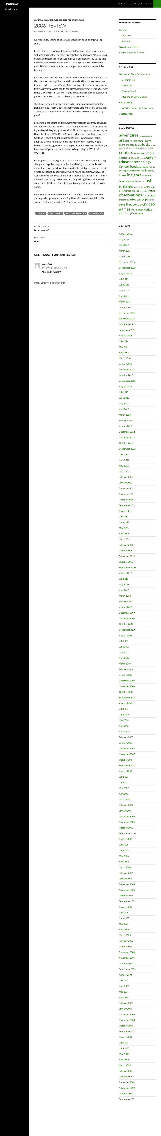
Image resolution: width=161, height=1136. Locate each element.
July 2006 (123, 844)
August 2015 (125, 273)
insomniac (146, 175)
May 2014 (124, 347)
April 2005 (124, 929)
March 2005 (125, 935)
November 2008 (127, 686)
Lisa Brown (12, 3)
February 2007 (126, 805)
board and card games (130, 144)
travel (141, 204)
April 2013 (124, 409)
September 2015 (127, 267)
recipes (145, 199)
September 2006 (127, 833)
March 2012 (125, 471)
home (123, 175)
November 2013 (127, 369)
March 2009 (125, 663)
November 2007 (127, 754)
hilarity (151, 170)
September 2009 (127, 629)
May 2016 (124, 239)
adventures (128, 135)
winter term (137, 209)
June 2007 (124, 782)
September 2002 (127, 1099)
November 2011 (127, 494)
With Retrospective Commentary (138, 108)
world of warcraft (76, 213)
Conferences (128, 79)
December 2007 (127, 748)
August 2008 (125, 703)
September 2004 (127, 969)
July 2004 (123, 980)
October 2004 (126, 963)
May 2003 (124, 1054)
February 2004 (126, 1003)
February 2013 (126, 420)
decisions (134, 157)
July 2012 (123, 454)
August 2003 (125, 1037)
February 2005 (126, 940)
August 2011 (125, 511)
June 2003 (124, 1048)
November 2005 (127, 890)
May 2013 (124, 403)
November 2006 (127, 822)
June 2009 (124, 646)
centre (125, 152)
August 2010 (125, 573)
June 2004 (124, 986)
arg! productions (145, 136)
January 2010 (125, 607)
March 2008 (125, 731)
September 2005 (127, 901)
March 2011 (125, 539)
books (146, 144)
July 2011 (123, 516)
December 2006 (127, 816)
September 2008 (127, 697)
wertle (59, 31)
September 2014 (127, 330)
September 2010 (127, 567)
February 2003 (126, 1071)
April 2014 (124, 352)
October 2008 (126, 692)
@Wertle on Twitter (129, 47)
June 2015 (124, 284)
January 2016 (125, 256)
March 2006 (125, 867)
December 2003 (127, 1014)
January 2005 (125, 946)
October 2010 (126, 561)
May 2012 (124, 465)
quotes (131, 199)
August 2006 (125, 839)
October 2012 (126, 443)
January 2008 (125, 742)
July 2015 (123, 279)
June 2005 (124, 918)
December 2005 (127, 884)
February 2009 (126, 669)
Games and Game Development (50, 20)
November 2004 (127, 957)
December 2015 (127, 262)
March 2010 (125, 595)
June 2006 (124, 850)
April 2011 (124, 533)
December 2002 (127, 1082)
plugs (152, 195)
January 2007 (125, 810)
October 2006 (126, 827)
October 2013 (126, 375)
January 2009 (125, 675)
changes (41, 213)
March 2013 (125, 414)
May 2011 (124, 528)
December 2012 (127, 431)
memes (127, 190)
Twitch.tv (126, 35)
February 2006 (126, 873)
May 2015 (124, 290)
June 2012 (124, 460)
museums (144, 191)
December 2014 (127, 313)
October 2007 (126, 759)
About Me (121, 4)
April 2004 (124, 997)
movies (135, 190)
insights (134, 174)
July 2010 (123, 578)
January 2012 (125, 482)
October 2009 (126, 624)
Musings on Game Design (134, 96)
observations (130, 194)
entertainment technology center (137, 161)
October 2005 (126, 895)
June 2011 (124, 522)
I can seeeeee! (42, 228)
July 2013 (123, 392)
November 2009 (127, 618)
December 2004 (127, 952)
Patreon (123, 30)
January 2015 (125, 307)
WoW (39, 239)
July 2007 (123, 776)
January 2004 (125, 1008)
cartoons (148, 148)
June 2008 (124, 714)
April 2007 (124, 793)
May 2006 (124, 856)
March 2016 (125, 250)
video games (56, 213)
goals (144, 170)
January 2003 (125, 1076)
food (133, 166)
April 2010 (124, 590)
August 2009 (125, 635)
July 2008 (123, 709)
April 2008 (124, 725)
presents (123, 200)
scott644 (47, 264)
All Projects (136, 4)
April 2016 (124, 245)
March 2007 (125, 799)
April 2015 (124, 296)
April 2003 (124, 1059)
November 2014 (127, 318)
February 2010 (126, 601)
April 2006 (124, 861)
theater (131, 204)
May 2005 (124, 923)
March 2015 (125, 301)
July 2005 (123, 912)
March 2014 (125, 358)
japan (122, 181)
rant (138, 200)
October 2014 (126, 324)
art (121, 140)
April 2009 (124, 658)
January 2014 (125, 363)
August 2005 (125, 907)
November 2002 (127, 1088)
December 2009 (127, 612)
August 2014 (125, 335)
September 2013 (127, 380)
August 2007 (125, 771)
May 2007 (124, 788)
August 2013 (125, 386)
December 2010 (127, 556)
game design (143, 166)
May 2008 (124, 720)
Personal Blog (76, 20)
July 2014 (123, 341)
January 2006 (125, 878)
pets (145, 195)
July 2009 (123, 641)
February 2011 (126, 544)
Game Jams (127, 85)
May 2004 (124, 991)
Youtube (126, 41)
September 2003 (127, 1031)
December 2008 (127, 680)
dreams (142, 158)
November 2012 (127, 437)
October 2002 (126, 1093)
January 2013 (125, 426)
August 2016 (125, 233)
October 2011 (126, 499)
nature (152, 190)
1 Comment (73, 31)
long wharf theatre (134, 181)
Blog (148, 4)
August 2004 (125, 974)
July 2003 (123, 1042)
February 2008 (126, 737)
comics (145, 153)
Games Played (129, 91)
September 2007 (127, 765)
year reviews (96, 213)
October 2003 (126, 1025)
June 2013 (124, 397)
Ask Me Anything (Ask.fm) (131, 52)
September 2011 (127, 505)
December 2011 (127, 488)
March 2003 (125, 1065)
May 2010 (124, 584)
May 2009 (124, 652)
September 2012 (127, 448)
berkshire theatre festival (138, 140)
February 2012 (126, 477)
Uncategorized (126, 113)
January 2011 (125, 550)
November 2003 (127, 1020)
